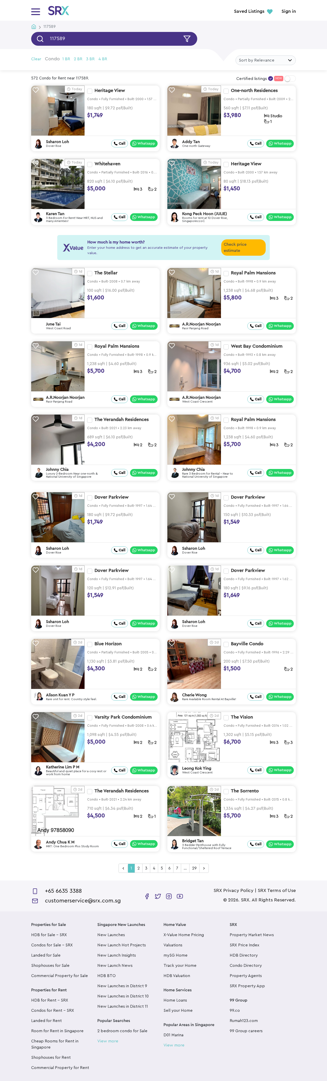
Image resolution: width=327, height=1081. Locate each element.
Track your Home (180, 966)
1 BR (66, 59)
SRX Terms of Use (277, 890)
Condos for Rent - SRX (52, 1010)
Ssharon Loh (57, 142)
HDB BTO (106, 976)
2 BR (78, 59)
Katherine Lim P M (62, 767)
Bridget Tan (193, 841)
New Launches (111, 935)
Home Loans (175, 1000)
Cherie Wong (194, 695)
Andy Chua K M (60, 842)
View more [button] (107, 1041)
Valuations (173, 945)
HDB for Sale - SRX (49, 935)
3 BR (90, 59)
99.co (235, 1010)
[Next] (204, 868)
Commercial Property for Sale (59, 976)
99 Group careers (246, 1031)
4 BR (102, 59)
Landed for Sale (46, 955)
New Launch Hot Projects (121, 945)
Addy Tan (191, 142)
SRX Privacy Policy (233, 890)
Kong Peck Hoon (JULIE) (204, 214)
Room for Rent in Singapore (57, 1031)
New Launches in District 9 (122, 986)
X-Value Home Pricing (184, 935)
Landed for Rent (46, 1021)
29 (194, 868)
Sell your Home (178, 1010)
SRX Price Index (244, 945)
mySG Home (176, 955)
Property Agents (246, 976)
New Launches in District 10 (123, 996)
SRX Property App (247, 986)
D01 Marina (173, 1035)
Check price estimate (235, 247)
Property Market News (252, 935)
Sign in (289, 11)
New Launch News (115, 966)
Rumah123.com (244, 1021)
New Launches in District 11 (122, 1006)
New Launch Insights (116, 955)
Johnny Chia (57, 469)
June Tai (53, 324)
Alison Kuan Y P (60, 695)
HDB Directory (244, 955)
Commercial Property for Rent (60, 1068)
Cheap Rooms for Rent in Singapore (54, 1044)
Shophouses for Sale (50, 966)
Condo (52, 58)
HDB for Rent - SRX (49, 1000)
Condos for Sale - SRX (52, 945)
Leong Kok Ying (196, 768)
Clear (36, 59)
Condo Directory (246, 966)
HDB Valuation (177, 976)
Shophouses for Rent (51, 1057)
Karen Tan (55, 214)
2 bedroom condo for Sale (122, 1031)
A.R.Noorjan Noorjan (201, 324)
